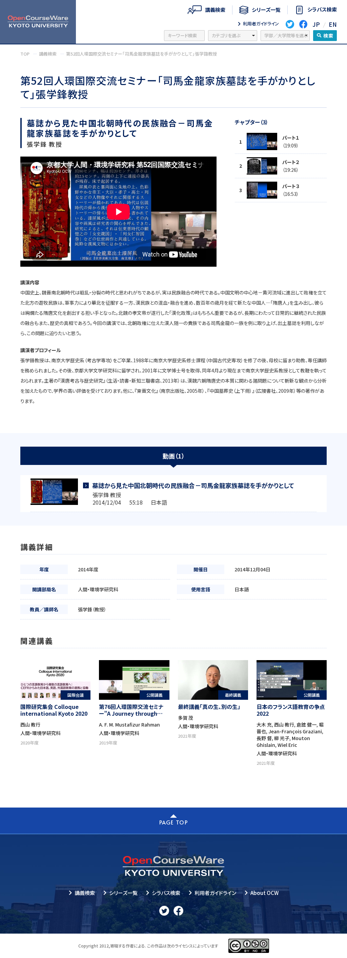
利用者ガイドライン (215, 892)
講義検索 (85, 892)
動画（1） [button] (174, 455)
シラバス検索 (166, 892)
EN (333, 24)
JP (316, 24)
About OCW (264, 892)
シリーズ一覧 (123, 892)
